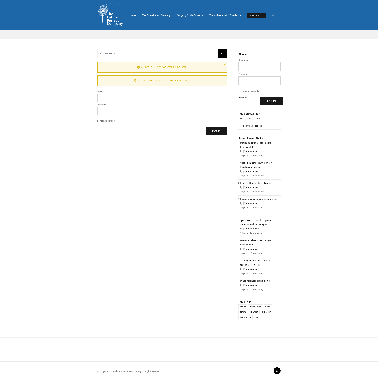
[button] (273, 15)
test (256, 317)
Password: (101, 105)
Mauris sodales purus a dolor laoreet (258, 199)
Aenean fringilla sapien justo (254, 224)
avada (243, 307)
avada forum (255, 307)
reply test (254, 312)
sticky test (266, 312)
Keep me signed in (107, 121)
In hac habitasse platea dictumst (256, 183)
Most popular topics (250, 118)
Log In (216, 130)
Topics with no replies (251, 125)
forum (243, 312)
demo (268, 307)
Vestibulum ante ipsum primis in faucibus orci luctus (256, 165)
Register (242, 97)
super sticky (245, 317)
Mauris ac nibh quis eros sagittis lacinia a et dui (256, 144)
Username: (101, 91)
